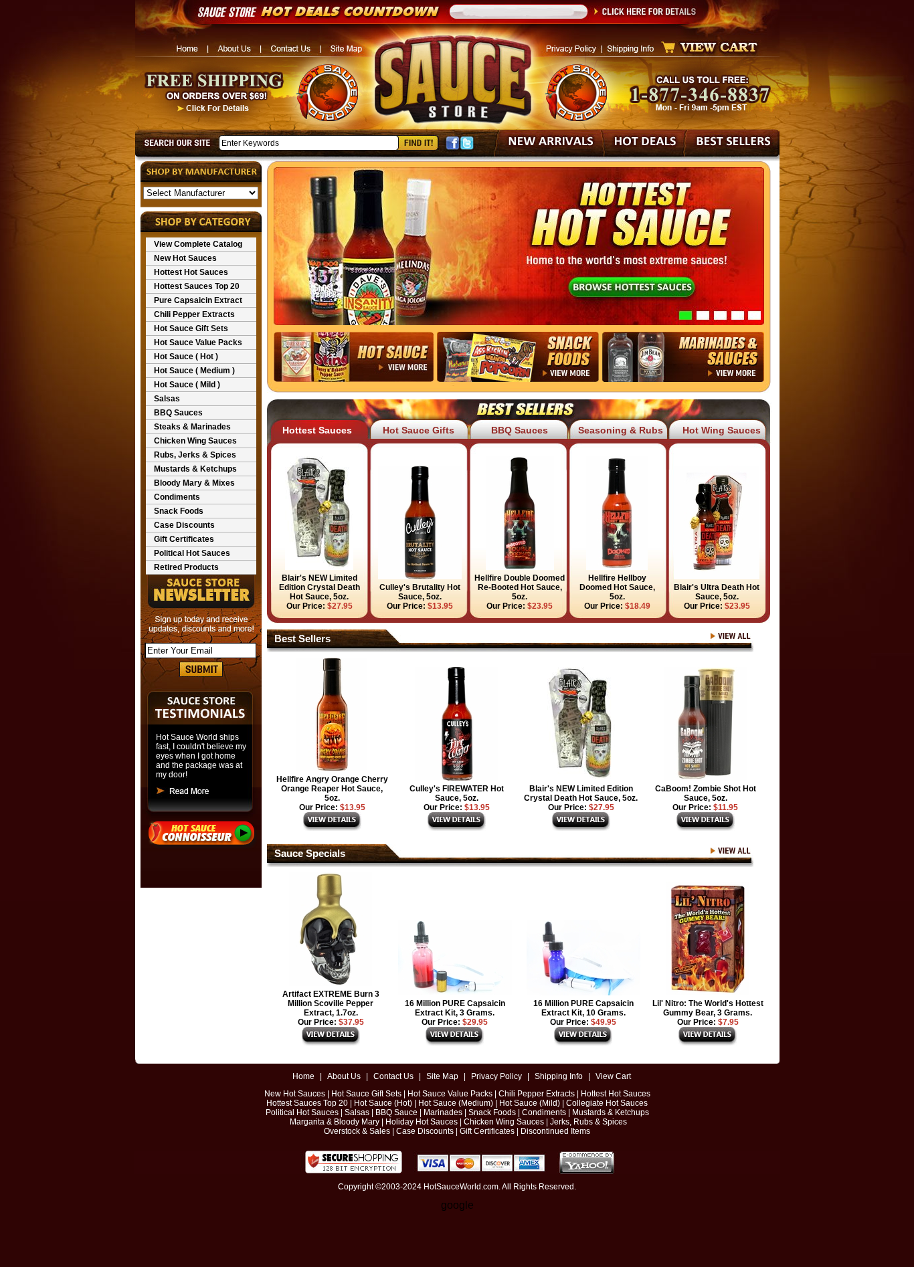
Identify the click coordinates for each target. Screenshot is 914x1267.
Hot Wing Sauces (721, 430)
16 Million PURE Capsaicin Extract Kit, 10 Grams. (583, 1008)
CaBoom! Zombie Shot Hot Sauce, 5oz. (705, 793)
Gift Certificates (184, 539)
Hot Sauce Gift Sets (191, 328)
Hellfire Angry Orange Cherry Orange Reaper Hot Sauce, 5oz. (332, 789)
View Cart (613, 1076)
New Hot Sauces (185, 258)
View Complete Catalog (198, 244)
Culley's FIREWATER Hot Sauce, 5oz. (456, 793)
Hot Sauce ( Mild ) (187, 384)
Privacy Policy (496, 1076)
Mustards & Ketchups (195, 469)
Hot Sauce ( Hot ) (186, 356)
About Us (344, 1076)
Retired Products (186, 567)
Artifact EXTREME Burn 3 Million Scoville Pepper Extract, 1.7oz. (330, 1003)
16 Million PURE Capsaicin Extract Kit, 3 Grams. (455, 1008)
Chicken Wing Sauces (195, 441)
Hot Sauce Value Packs (198, 342)
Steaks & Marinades (192, 426)
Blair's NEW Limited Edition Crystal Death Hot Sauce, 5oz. (581, 793)
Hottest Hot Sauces (191, 272)
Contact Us (393, 1076)
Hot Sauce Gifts (418, 430)
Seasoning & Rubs (620, 430)
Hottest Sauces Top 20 (197, 286)
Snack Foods (178, 511)
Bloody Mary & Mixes (194, 483)
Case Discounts (184, 525)
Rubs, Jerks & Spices (195, 455)
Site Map (442, 1076)
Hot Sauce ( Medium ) (194, 370)
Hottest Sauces (317, 430)
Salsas (167, 398)
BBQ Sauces (178, 412)
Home (303, 1076)
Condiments (177, 497)
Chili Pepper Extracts (194, 314)
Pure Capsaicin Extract (198, 300)
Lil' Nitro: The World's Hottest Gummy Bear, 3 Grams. (707, 1008)
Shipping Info (559, 1076)
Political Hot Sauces (192, 553)
